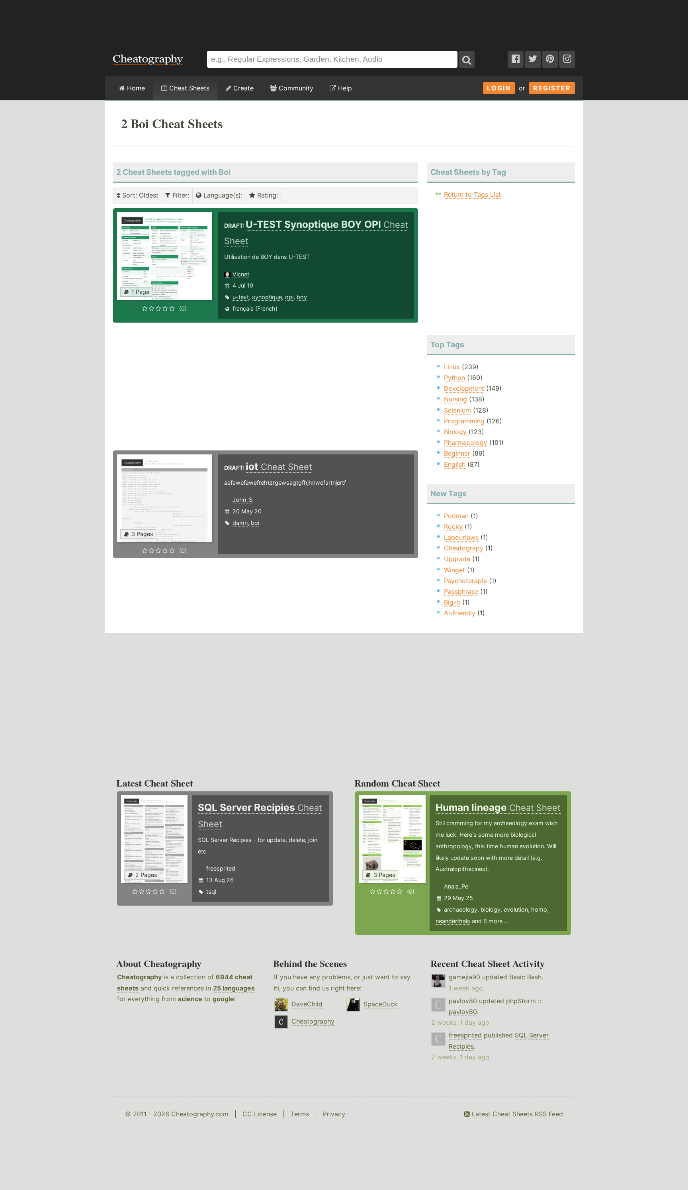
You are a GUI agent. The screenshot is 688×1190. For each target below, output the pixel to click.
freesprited (220, 868)
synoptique (267, 297)
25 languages (234, 988)
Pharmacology (465, 442)
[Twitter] (533, 59)
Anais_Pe (456, 886)
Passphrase (461, 591)
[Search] (467, 59)
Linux (452, 367)
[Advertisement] (344, 21)
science (190, 999)
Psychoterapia (465, 581)
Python (454, 378)
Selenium (457, 410)
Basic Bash (525, 977)
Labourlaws (461, 537)
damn (240, 522)
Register (552, 88)
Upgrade (457, 559)
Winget (454, 570)
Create (242, 88)
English (454, 464)
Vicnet (241, 274)
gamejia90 (464, 977)
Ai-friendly (459, 613)
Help (344, 88)
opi (289, 297)
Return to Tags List (472, 194)
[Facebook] (516, 59)
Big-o (452, 602)
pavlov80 (463, 1001)
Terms (300, 1114)
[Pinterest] (550, 59)
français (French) (255, 308)
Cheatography (139, 977)
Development (464, 388)
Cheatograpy (463, 548)
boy (302, 297)
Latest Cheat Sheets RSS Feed (516, 1114)
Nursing (455, 399)
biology (490, 909)
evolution (516, 909)
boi (255, 522)
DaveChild (306, 1004)
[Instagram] (567, 59)
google (223, 999)
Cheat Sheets (188, 88)
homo (539, 909)
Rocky (453, 526)
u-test (241, 297)
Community (295, 88)
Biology (455, 432)
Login (499, 88)
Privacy (334, 1114)
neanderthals (453, 921)
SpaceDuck (381, 1004)
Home (135, 88)
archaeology (460, 909)
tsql (211, 891)
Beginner (457, 453)
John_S (242, 499)
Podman (456, 516)
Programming (464, 421)
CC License (259, 1114)
